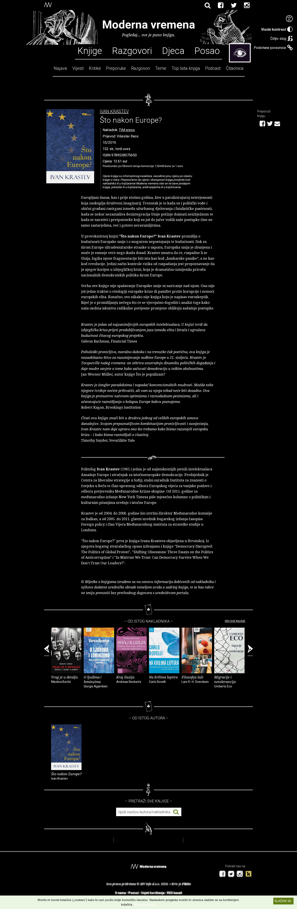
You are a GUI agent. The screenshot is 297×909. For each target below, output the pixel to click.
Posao (207, 50)
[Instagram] (247, 5)
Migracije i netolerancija (225, 681)
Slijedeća (250, 650)
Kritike (95, 68)
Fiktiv (186, 884)
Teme (160, 68)
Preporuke (116, 68)
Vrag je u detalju (64, 679)
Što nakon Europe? (66, 776)
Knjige (89, 50)
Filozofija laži (195, 679)
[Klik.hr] (248, 874)
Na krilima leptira (163, 679)
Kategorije (240, 52)
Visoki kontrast (273, 29)
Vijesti (78, 68)
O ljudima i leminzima (96, 681)
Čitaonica (235, 68)
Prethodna (46, 650)
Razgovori (132, 50)
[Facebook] (221, 5)
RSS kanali (174, 893)
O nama (120, 893)
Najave (60, 68)
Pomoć (133, 893)
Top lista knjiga (186, 68)
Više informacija (145, 904)
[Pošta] (277, 123)
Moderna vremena (148, 24)
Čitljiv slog (278, 39)
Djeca (173, 50)
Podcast (213, 68)
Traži (176, 812)
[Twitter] (233, 5)
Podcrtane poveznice (270, 48)
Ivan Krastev (114, 111)
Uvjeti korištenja (153, 893)
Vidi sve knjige (235, 621)
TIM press (127, 130)
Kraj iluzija (128, 679)
